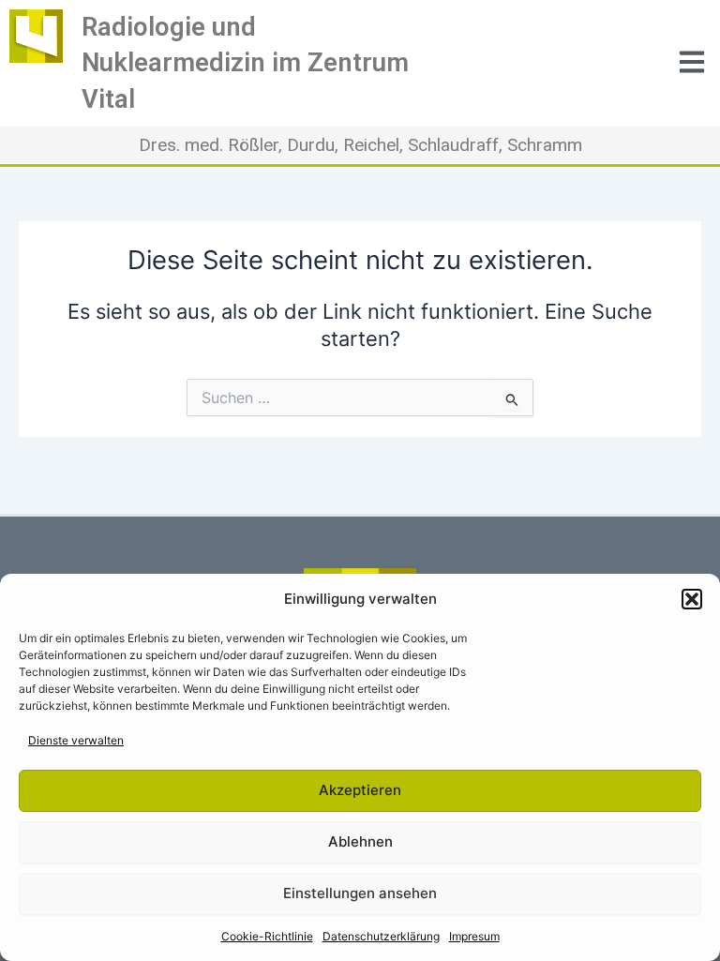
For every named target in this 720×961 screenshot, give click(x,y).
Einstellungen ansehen (360, 893)
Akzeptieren (360, 790)
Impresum (474, 936)
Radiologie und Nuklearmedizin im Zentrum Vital (245, 63)
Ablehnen (360, 841)
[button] (691, 599)
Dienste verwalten (76, 740)
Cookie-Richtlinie (267, 936)
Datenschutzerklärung (381, 936)
